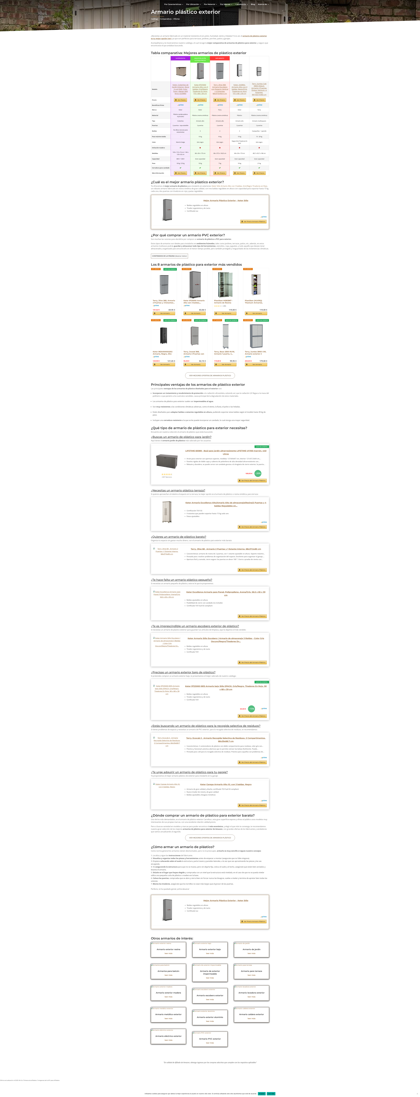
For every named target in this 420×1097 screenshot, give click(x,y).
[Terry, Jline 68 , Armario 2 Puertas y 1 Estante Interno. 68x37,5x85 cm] (167, 551)
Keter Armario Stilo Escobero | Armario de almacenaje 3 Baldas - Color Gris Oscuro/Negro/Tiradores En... (226, 640)
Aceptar (262, 1093)
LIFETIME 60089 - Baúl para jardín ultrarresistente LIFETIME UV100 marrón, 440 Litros (225, 452)
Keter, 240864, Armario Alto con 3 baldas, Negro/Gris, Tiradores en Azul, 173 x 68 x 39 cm (239, 89)
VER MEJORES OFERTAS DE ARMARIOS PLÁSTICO (210, 375)
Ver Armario (165, 313)
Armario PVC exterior (210, 1039)
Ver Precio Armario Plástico (254, 222)
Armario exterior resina (168, 949)
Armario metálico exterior (168, 1014)
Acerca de (262, 4)
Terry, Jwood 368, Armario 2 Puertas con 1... (194, 353)
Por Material (209, 4)
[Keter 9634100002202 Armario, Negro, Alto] (164, 336)
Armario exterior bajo (210, 949)
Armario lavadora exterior (252, 993)
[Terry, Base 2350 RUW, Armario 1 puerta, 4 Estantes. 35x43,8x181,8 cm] (225, 336)
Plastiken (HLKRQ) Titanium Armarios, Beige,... (254, 302)
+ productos (240, 4)
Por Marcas (225, 4)
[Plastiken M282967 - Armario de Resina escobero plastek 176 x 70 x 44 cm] (225, 284)
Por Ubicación (192, 4)
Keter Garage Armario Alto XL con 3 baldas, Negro (226, 784)
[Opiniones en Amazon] (218, 306)
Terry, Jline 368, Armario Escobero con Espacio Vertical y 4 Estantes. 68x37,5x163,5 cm (219, 89)
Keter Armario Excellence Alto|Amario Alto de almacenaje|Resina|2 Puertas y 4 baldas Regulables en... (226, 504)
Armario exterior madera (168, 993)
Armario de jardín (251, 949)
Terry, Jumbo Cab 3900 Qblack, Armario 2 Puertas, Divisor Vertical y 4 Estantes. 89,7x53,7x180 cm (259, 89)
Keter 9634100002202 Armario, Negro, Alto (162, 353)
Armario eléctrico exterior (168, 1036)
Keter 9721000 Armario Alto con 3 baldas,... (194, 302)
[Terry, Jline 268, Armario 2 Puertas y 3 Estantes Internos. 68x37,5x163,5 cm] (164, 284)
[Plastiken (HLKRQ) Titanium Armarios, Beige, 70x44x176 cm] (256, 284)
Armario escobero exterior (210, 995)
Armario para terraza (251, 971)
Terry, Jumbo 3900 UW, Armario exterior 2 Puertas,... (255, 353)
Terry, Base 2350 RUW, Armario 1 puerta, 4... (224, 353)
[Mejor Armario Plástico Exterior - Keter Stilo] (167, 210)
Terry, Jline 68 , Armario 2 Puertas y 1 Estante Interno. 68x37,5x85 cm (226, 549)
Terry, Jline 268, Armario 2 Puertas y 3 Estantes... (164, 302)
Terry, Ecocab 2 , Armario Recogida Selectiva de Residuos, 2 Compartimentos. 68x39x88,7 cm (226, 740)
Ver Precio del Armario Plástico (253, 481)
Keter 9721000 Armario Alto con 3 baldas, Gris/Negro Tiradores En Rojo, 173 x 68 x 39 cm (200, 89)
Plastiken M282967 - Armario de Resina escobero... (223, 302)
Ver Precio (182, 100)
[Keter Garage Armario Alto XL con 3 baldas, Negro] (167, 785)
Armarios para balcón (168, 971)
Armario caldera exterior (251, 1014)
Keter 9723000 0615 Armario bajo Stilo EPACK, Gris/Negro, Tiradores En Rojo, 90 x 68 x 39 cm (226, 688)
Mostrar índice (181, 256)
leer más (168, 953)
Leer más (271, 1093)
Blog (253, 4)
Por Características (172, 4)
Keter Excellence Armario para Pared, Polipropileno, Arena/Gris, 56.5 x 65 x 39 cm (225, 593)
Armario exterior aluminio (210, 1017)
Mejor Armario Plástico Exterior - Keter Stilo (225, 200)
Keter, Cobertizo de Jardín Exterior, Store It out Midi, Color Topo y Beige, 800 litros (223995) (180, 89)
